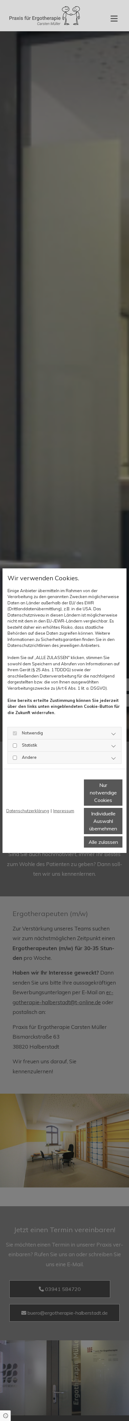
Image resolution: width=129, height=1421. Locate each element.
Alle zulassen (103, 842)
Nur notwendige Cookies (103, 792)
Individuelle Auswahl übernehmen (103, 821)
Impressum (63, 810)
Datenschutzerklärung (27, 810)
